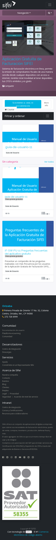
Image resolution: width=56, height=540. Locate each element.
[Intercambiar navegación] (47, 116)
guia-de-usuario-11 (18, 147)
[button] (50, 12)
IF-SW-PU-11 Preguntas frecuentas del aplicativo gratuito (26, 252)
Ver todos (49, 161)
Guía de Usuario (12, 153)
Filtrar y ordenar (15, 116)
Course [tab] (10, 109)
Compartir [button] (9, 86)
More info (46, 104)
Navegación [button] (23, 12)
